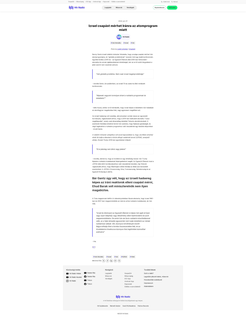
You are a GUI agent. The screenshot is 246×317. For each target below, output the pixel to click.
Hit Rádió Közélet (75, 277)
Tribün (89, 280)
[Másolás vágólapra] (119, 260)
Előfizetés (172, 7)
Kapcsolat (106, 1)
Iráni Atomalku (116, 43)
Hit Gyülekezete (102, 306)
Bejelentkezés (159, 7)
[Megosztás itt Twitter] (103, 260)
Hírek (132, 257)
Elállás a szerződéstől (118, 1)
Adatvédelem (148, 286)
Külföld (124, 257)
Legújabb (108, 7)
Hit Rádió (72, 281)
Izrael (126, 43)
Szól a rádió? (149, 273)
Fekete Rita (91, 273)
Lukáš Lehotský (122, 49)
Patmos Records (143, 306)
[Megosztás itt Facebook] (107, 260)
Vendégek (130, 7)
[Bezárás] (149, 11)
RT (94, 247)
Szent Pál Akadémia (129, 306)
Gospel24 (71, 1)
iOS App (88, 1)
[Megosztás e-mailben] (115, 260)
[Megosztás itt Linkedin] (111, 260)
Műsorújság (80, 1)
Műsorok (119, 7)
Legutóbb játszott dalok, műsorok (156, 277)
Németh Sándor (115, 306)
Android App (97, 1)
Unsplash (132, 49)
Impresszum (148, 283)
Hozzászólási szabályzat (153, 280)
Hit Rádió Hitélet (75, 273)
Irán (132, 43)
